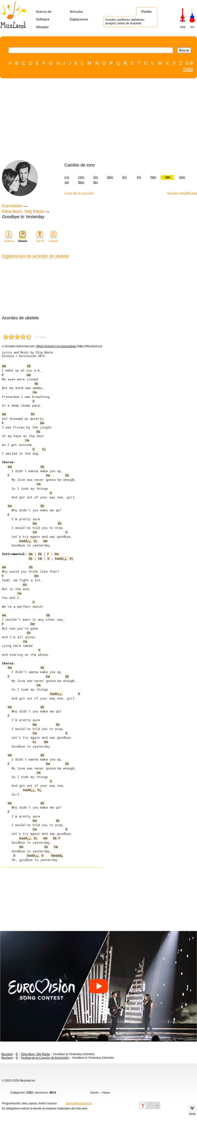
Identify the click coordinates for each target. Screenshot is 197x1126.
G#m (182, 177)
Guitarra (9, 241)
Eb (29, 366)
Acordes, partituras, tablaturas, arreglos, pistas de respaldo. (125, 21)
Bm (95, 182)
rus (192, 27)
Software (42, 19)
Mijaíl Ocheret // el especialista (56, 346)
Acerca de (43, 11)
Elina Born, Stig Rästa (23, 211)
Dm (95, 177)
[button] (98, 986)
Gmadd (57, 855)
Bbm (81, 182)
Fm (139, 177)
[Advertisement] (96, 120)
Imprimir (53, 241)
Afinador (42, 27)
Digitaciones (79, 19)
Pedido (146, 11)
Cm (67, 177)
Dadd (25, 541)
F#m (153, 177)
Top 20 (40, 241)
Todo (188, 69)
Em (124, 177)
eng (182, 27)
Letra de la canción (78, 193)
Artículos (76, 11)
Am (67, 182)
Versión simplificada (182, 193)
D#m (110, 177)
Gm (4, 366)
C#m (81, 177)
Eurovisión (12, 206)
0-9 (189, 63)
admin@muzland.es (79, 1103)
